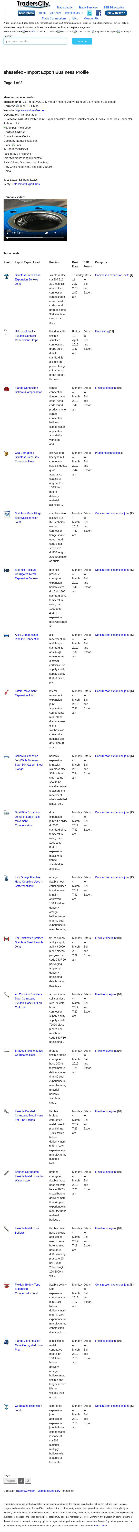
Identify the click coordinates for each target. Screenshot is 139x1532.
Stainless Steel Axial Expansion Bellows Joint (27, 279)
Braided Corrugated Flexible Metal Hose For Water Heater (29, 1176)
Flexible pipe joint (105, 387)
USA (33, 31)
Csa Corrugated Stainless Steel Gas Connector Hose (27, 457)
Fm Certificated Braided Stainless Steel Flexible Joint (29, 942)
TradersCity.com (25, 1490)
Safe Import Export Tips (26, 184)
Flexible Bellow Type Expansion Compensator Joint (27, 1289)
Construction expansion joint (112, 513)
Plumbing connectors (108, 452)
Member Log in (74, 12)
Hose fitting (102, 331)
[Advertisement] (70, 56)
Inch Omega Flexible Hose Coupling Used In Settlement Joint (29, 881)
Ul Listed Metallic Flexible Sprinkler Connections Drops (26, 336)
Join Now (55, 12)
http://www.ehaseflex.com (30, 110)
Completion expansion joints (112, 275)
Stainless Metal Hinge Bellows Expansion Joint (28, 518)
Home (42, 12)
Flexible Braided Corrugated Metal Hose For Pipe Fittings (29, 1115)
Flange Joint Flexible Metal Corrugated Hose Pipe (29, 1345)
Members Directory (48, 1490)
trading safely (100, 1525)
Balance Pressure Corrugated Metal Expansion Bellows (26, 574)
